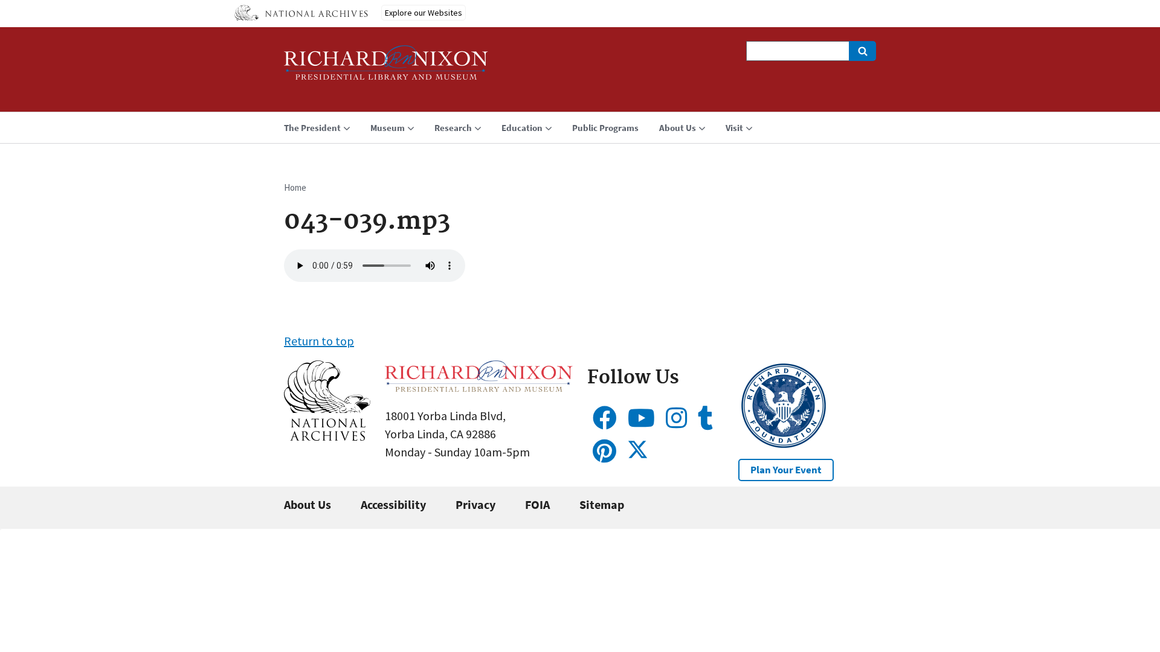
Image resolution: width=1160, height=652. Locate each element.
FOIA (537, 504)
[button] (327, 436)
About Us (307, 504)
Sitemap (601, 504)
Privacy (475, 504)
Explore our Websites (423, 12)
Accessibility (393, 504)
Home (295, 187)
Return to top (319, 340)
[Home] (386, 68)
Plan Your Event (786, 469)
